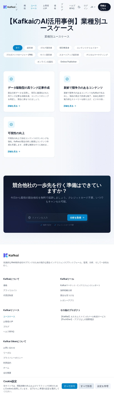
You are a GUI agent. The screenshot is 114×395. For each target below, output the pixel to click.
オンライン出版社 (45, 61)
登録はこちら (103, 6)
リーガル (7, 353)
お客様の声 (46, 6)
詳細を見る (13, 106)
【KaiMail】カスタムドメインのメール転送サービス (83, 316)
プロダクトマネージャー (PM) (19, 55)
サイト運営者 (46, 55)
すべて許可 (69, 386)
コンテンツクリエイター (87, 48)
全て (18, 47)
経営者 (30, 48)
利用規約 (7, 363)
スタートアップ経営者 (69, 55)
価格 (55, 6)
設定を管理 (102, 386)
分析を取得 (75, 217)
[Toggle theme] (79, 6)
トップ (16, 7)
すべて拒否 (86, 386)
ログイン (86, 6)
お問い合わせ (9, 347)
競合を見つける (67, 295)
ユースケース (34, 6)
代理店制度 (8, 295)
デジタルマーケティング (97, 55)
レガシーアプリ (67, 300)
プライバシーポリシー (13, 358)
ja (92, 7)
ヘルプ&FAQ (72, 6)
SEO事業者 (64, 48)
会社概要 (7, 373)
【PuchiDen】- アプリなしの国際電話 (77, 319)
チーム (6, 368)
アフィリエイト (10, 290)
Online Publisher (68, 61)
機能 (25, 6)
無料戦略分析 (66, 290)
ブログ (62, 7)
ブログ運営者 (46, 48)
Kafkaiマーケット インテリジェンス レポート (80, 285)
